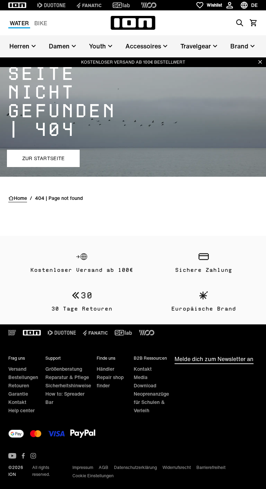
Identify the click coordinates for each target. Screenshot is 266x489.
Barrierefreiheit (210, 467)
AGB (103, 467)
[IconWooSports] (149, 5)
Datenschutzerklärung (135, 467)
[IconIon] (17, 5)
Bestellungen (23, 377)
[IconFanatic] (89, 5)
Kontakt (17, 402)
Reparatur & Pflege (67, 377)
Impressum (82, 467)
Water (19, 23)
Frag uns (16, 358)
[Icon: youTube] (12, 456)
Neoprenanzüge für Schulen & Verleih (151, 402)
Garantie (18, 393)
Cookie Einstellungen (93, 476)
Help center (21, 410)
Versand (17, 368)
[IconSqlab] (121, 5)
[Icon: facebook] (23, 456)
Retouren (18, 385)
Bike (40, 23)
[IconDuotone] (51, 5)
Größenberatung (63, 368)
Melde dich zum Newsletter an (214, 359)
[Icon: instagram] (33, 456)
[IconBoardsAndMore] (12, 332)
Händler (105, 368)
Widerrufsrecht (176, 467)
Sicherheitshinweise (68, 385)
